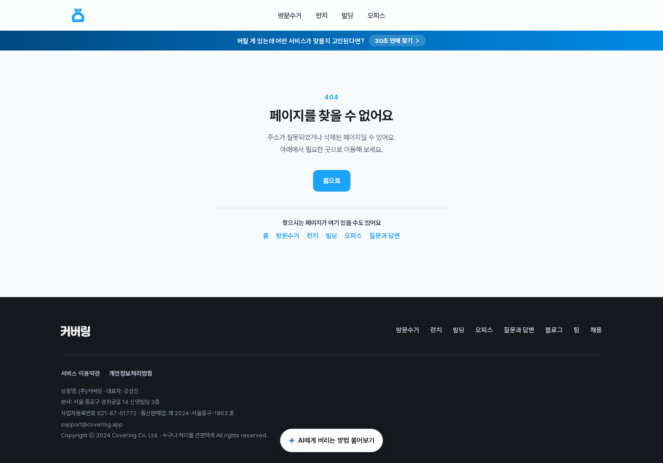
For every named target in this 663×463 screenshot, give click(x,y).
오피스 (376, 15)
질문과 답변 (384, 235)
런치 (321, 15)
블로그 (554, 330)
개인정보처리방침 (130, 373)
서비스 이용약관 (80, 373)
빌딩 (347, 15)
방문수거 (289, 15)
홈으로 (332, 181)
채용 (596, 330)
